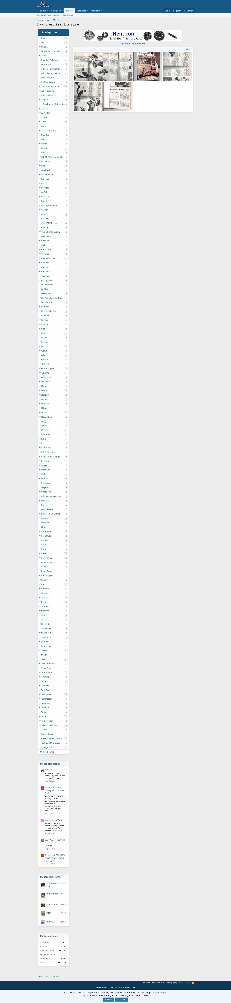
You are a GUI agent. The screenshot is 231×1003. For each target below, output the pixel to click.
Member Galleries (49, 60)
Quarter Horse (48, 562)
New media (41, 15)
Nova (43, 527)
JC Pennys (45, 430)
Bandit (44, 139)
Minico (44, 505)
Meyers (44, 487)
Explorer (45, 315)
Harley (44, 386)
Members (95, 10)
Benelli (44, 152)
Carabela (45, 218)
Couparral (45, 271)
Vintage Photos (48, 747)
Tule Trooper (47, 720)
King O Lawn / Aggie (50, 456)
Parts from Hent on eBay (133, 43)
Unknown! (46, 64)
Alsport (44, 99)
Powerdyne (46, 557)
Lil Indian (45, 461)
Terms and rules (158, 982)
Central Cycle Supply (50, 231)
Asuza (44, 117)
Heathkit (45, 394)
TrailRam (45, 707)
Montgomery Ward (53, 820)
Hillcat (44, 408)
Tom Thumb (46, 672)
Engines (45, 46)
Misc (43, 42)
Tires (43, 55)
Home (187, 982)
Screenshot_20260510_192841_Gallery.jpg (55, 856)
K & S (43, 438)
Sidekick (45, 610)
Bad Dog (45, 135)
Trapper (44, 712)
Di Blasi (44, 289)
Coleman (45, 253)
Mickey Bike (46, 491)
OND (48, 913)
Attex (43, 126)
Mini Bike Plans (48, 77)
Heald (44, 390)
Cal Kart (44, 209)
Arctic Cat (45, 112)
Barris (44, 143)
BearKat (45, 148)
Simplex (45, 615)
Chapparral (46, 236)
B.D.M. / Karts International (53, 157)
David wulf (51, 904)
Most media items (50, 876)
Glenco (44, 359)
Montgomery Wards (50, 513)
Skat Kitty (45, 624)
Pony (43, 549)
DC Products (47, 284)
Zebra (44, 729)
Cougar (44, 267)
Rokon (44, 579)
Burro (44, 201)
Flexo (43, 333)
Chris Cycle (46, 249)
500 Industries (48, 82)
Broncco (45, 187)
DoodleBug (46, 302)
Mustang (45, 522)
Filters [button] (187, 49)
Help (181, 982)
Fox (43, 346)
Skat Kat (45, 619)
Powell (44, 553)
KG (42, 443)
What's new (56, 10)
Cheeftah (45, 240)
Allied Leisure (47, 90)
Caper (44, 214)
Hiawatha (45, 403)
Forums (42, 10)
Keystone (45, 447)
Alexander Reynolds (50, 86)
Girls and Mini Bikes (50, 742)
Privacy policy (172, 982)
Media (69, 10)
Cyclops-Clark (47, 280)
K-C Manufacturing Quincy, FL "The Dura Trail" (54, 790)
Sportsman (46, 637)
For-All (44, 337)
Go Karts (45, 372)
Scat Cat (45, 597)
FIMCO (44, 324)
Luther (44, 474)
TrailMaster (46, 698)
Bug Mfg (45, 196)
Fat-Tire (44, 320)
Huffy (43, 421)
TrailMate (45, 703)
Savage (44, 593)
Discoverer (46, 293)
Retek (43, 566)
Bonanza (45, 179)
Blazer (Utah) (47, 174)
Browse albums (46, 751)
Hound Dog (46, 416)
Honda (44, 412)
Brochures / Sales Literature (54, 104)
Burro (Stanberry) (49, 205)
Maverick (45, 483)
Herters (44, 399)
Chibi (43, 245)
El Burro (45, 306)
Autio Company (48, 130)
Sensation (45, 606)
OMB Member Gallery (51, 738)
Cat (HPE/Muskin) (49, 223)
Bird (43, 165)
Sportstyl (45, 641)
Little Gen (45, 469)
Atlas (43, 121)
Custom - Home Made (51, 68)
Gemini (44, 350)
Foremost (45, 342)
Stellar (44, 650)
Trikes (44, 716)
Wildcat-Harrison (49, 725)
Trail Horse (46, 694)
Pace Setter (46, 531)
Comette (45, 262)
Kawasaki (45, 434)
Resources (81, 10)
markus (50, 921)
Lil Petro (45, 465)
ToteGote (45, 676)
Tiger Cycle (46, 668)
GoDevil (45, 364)
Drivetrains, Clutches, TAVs (53, 51)
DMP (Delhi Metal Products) (53, 298)
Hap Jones (46, 381)
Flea (43, 328)
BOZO (44, 183)
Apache (44, 108)
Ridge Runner (47, 571)
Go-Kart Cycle (47, 368)
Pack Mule (46, 535)
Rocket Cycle (47, 575)
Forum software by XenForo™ (115, 987)
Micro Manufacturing (51, 496)
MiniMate (45, 500)
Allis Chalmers (47, 95)
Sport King (46, 646)
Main (43, 38)
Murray (44, 518)
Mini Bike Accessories (51, 73)
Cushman (45, 275)
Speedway (46, 632)
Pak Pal (44, 544)
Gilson (44, 355)
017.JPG (48, 770)
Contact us (146, 982)
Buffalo (44, 192)
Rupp (43, 584)
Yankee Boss (47, 734)
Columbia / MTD (48, 258)
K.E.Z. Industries (48, 452)
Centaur (45, 227)
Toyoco (44, 681)
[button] (47, 10)
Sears (43, 601)
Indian (44, 425)
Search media (67, 15)
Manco (44, 478)
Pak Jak (44, 540)
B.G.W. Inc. (46, 161)
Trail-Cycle (46, 690)
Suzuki (44, 654)
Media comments (50, 763)
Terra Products (48, 663)
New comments (54, 15)
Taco (43, 659)
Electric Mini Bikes (49, 311)
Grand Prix (46, 377)
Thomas (45, 685)
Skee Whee (46, 628)
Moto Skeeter (47, 509)
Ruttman (45, 588)
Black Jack (45, 170)
